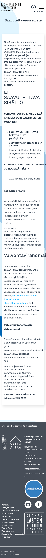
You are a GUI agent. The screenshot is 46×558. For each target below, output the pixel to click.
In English (6, 537)
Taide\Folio (6, 528)
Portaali (5, 505)
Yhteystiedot (7, 508)
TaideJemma (7, 531)
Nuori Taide (7, 525)
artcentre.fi (7, 426)
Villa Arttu (6, 516)
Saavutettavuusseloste (12, 534)
